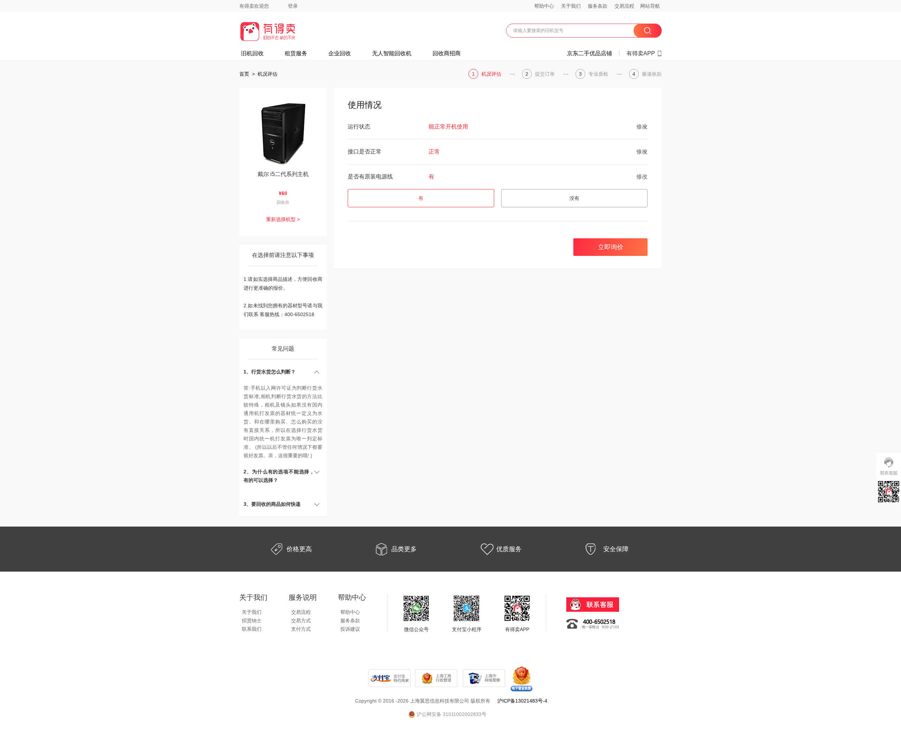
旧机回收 (252, 53)
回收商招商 (447, 53)
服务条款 (597, 6)
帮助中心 (544, 6)
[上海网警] (484, 678)
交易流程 (624, 6)
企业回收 (339, 53)
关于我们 (571, 6)
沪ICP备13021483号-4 (522, 701)
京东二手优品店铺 (589, 53)
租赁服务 (296, 53)
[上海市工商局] (437, 678)
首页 (244, 74)
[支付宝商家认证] (389, 678)
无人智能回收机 (391, 53)
